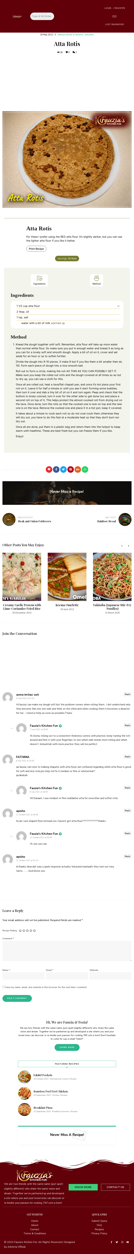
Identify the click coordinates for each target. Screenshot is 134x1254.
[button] (118, 306)
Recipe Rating (9, 930)
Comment (8, 938)
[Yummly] (78, 469)
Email (49, 970)
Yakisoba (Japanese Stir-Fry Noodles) (112, 607)
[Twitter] (63, 469)
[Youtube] (127, 1242)
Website (94, 970)
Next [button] (128, 545)
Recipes (89, 35)
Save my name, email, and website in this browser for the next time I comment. (46, 987)
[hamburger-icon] (114, 16)
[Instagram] (122, 1242)
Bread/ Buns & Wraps (70, 35)
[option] (21, 584)
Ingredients (39, 283)
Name (6, 970)
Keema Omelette (67, 605)
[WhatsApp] (85, 469)
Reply (127, 694)
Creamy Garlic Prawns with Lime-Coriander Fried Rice (22, 607)
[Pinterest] (70, 469)
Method (96, 283)
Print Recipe (36, 248)
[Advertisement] (67, 83)
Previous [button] (121, 545)
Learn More (67, 1047)
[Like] (49, 469)
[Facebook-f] (111, 1242)
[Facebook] (56, 469)
